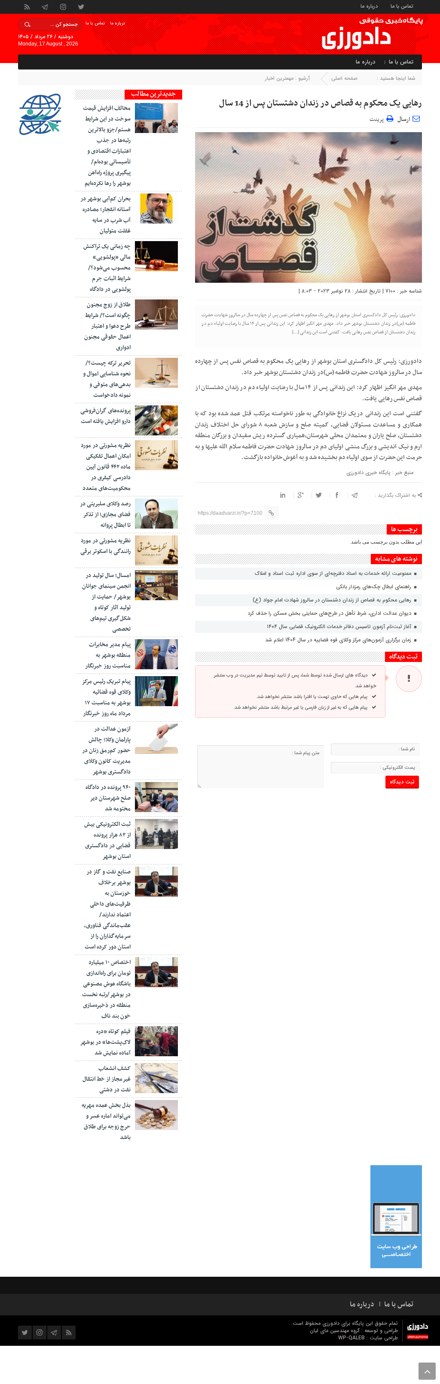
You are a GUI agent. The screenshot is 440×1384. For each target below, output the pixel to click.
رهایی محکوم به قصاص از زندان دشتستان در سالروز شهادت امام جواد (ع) (333, 600)
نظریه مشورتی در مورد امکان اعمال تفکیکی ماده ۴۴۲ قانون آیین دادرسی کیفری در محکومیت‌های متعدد (106, 467)
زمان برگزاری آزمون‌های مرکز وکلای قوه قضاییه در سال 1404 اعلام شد (339, 640)
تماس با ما (402, 5)
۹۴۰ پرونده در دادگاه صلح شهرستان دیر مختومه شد (108, 798)
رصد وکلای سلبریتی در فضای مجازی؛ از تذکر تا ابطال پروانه (105, 514)
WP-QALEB (352, 1338)
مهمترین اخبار (279, 78)
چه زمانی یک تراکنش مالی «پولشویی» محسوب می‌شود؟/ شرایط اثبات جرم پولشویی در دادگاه (107, 268)
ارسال (403, 119)
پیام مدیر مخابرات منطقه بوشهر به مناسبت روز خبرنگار (108, 655)
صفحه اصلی (344, 78)
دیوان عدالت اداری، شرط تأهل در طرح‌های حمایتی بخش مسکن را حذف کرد (330, 613)
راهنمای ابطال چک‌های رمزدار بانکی (374, 587)
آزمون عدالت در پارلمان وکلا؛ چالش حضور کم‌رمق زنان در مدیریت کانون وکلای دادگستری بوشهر (106, 750)
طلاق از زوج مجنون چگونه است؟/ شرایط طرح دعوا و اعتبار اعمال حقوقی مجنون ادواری (107, 326)
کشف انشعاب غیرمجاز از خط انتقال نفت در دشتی (106, 1079)
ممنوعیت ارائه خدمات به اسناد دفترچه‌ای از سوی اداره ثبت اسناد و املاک (334, 573)
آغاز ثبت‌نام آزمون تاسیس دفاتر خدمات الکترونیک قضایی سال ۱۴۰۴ (340, 626)
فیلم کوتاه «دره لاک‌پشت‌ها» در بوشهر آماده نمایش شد (105, 1042)
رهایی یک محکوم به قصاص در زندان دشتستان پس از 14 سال (320, 103)
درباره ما (369, 5)
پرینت (378, 118)
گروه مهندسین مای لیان (335, 1331)
